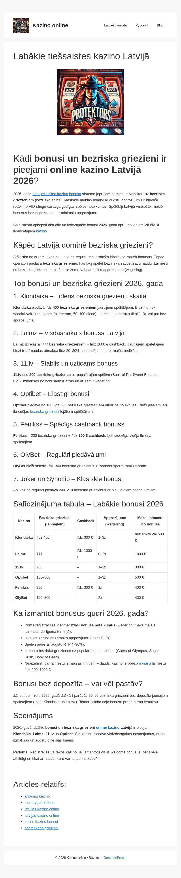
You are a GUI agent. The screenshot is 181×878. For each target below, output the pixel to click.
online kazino (107, 727)
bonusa (75, 194)
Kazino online (50, 25)
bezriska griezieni (44, 411)
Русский (142, 25)
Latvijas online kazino (50, 194)
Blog (160, 25)
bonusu (145, 663)
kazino (41, 231)
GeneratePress (115, 857)
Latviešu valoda (115, 25)
